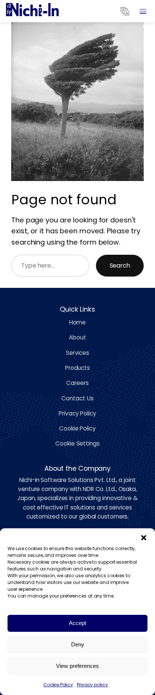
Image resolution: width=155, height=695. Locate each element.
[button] (143, 537)
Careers (77, 383)
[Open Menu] (143, 11)
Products (77, 368)
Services (77, 353)
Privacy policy (92, 684)
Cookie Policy (58, 684)
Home (77, 322)
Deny (77, 644)
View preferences (77, 666)
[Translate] (124, 11)
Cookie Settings (77, 443)
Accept (77, 623)
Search (119, 265)
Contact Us (77, 398)
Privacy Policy (77, 413)
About (77, 337)
